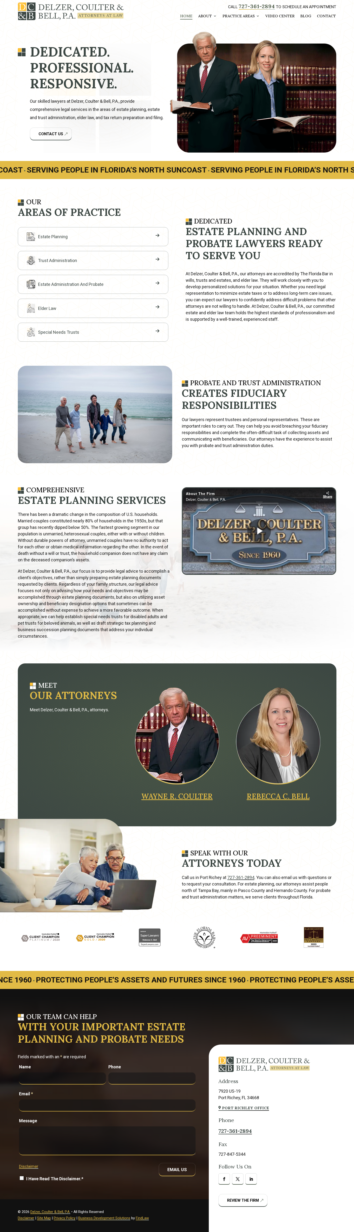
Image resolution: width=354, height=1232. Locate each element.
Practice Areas (239, 16)
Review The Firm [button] (243, 1200)
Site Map (44, 1218)
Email (26, 1093)
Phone (114, 1066)
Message (28, 1120)
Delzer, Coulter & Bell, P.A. (50, 1212)
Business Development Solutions (104, 1218)
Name (25, 1066)
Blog (305, 16)
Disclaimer (28, 1166)
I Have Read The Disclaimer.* (54, 1178)
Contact (326, 16)
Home (186, 16)
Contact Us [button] (51, 134)
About (205, 16)
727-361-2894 (257, 6)
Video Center (280, 16)
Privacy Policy (64, 1218)
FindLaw (142, 1218)
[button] (348, 1227)
